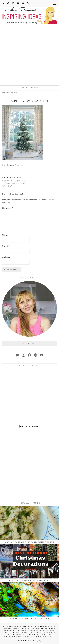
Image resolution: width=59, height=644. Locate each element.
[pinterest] (35, 355)
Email (5, 246)
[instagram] (23, 355)
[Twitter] (3, 3)
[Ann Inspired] (29, 12)
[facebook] (29, 355)
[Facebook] (18, 3)
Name (5, 235)
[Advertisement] (29, 55)
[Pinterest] (13, 3)
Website (6, 257)
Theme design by (29, 641)
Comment (7, 208)
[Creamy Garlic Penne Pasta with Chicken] (29, 523)
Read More (29, 344)
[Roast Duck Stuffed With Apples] (29, 599)
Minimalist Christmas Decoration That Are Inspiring (14, 182)
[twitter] (17, 355)
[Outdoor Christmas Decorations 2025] (29, 561)
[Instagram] (8, 3)
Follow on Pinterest (30, 426)
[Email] (23, 3)
